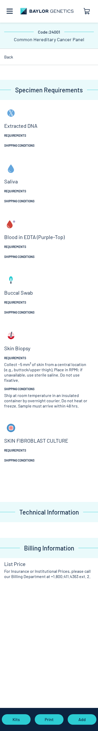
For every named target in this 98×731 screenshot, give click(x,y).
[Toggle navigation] (9, 11)
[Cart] (89, 11)
